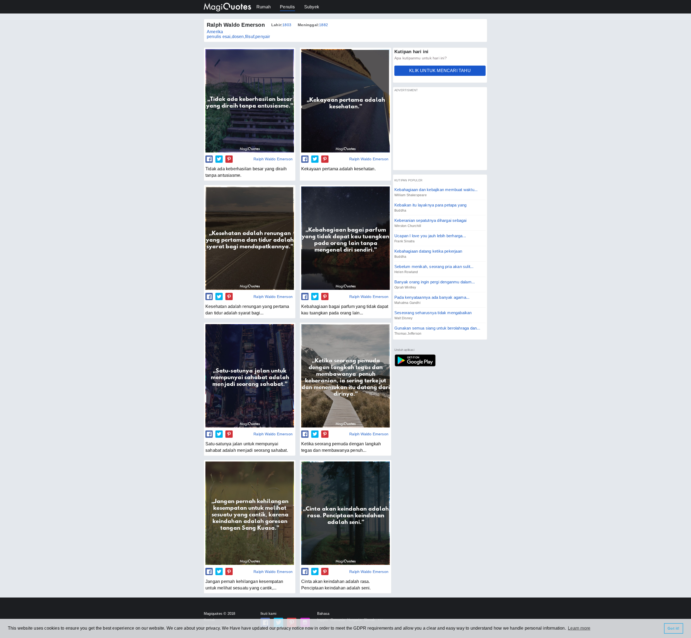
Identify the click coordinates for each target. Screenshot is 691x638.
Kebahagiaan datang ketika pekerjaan (428, 251)
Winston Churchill (407, 226)
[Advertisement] (440, 131)
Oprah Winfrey (405, 287)
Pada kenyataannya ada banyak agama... (431, 297)
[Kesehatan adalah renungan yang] (249, 238)
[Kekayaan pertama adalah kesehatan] (345, 100)
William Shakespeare (410, 195)
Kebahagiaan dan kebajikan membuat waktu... (435, 189)
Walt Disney (403, 318)
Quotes (415, 360)
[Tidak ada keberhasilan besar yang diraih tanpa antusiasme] (249, 100)
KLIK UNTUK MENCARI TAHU (440, 70)
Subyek (311, 7)
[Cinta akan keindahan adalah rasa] (345, 513)
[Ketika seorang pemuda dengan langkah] (345, 375)
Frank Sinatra (404, 241)
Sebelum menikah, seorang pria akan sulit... (434, 266)
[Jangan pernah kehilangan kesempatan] (249, 513)
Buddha (400, 210)
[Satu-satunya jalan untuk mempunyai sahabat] (249, 375)
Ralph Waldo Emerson (273, 159)
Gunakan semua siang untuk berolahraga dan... (437, 328)
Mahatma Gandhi (407, 303)
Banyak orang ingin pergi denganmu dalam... (434, 282)
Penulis (287, 7)
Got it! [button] (673, 628)
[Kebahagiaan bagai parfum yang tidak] (345, 238)
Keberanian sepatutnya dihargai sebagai (430, 220)
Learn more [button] (579, 628)
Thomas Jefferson (407, 333)
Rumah (263, 7)
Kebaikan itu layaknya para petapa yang (430, 205)
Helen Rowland (406, 272)
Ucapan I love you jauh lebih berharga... (430, 235)
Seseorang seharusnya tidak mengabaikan (433, 312)
